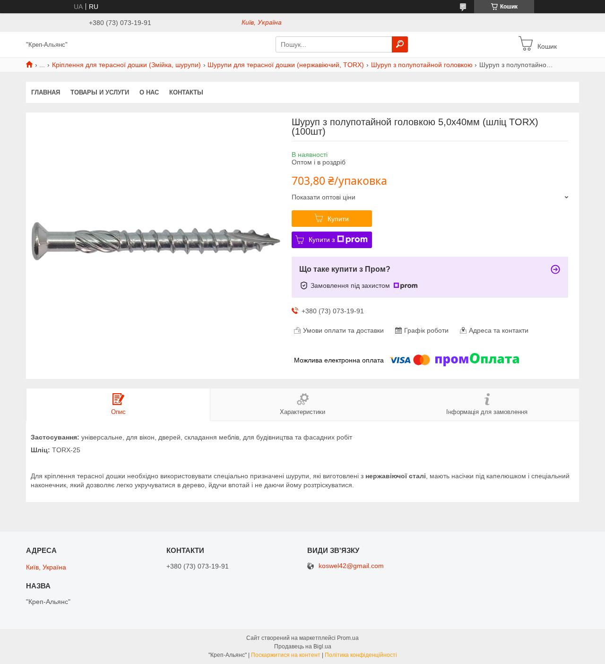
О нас (149, 92)
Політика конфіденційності (361, 655)
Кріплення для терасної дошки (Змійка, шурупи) (126, 65)
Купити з (322, 239)
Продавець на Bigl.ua (302, 646)
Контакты (186, 92)
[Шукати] (400, 44)
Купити (338, 219)
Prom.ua (348, 638)
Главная (45, 92)
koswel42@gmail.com (351, 565)
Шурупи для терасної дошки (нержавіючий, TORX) (285, 65)
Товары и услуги (99, 92)
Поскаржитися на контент (285, 655)
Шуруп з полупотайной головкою (422, 65)
